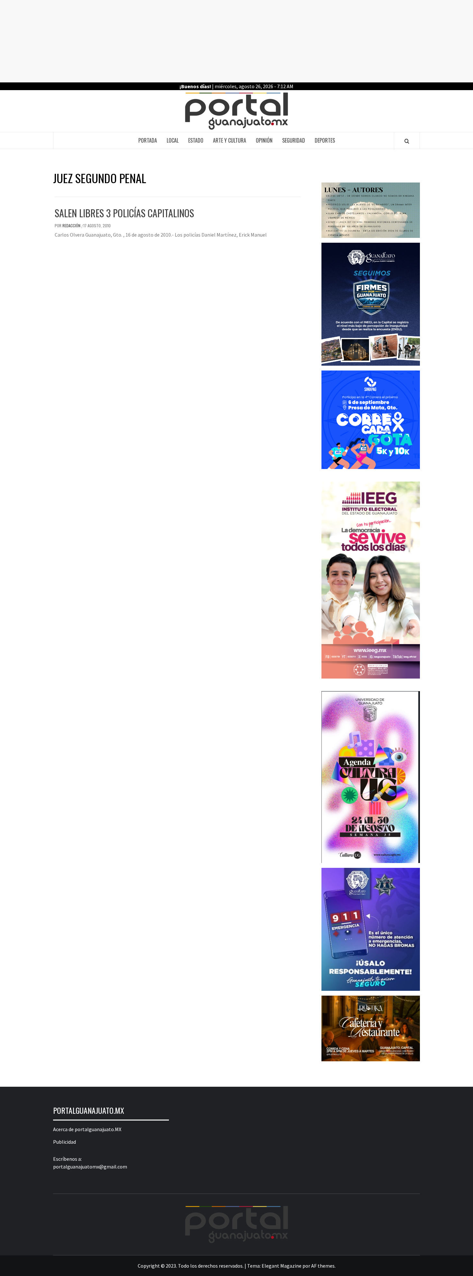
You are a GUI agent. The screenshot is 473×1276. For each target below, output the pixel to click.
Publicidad (64, 1142)
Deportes (325, 140)
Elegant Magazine (281, 1265)
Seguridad (293, 140)
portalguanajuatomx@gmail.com (90, 1166)
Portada (147, 140)
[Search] (406, 141)
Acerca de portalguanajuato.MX (87, 1129)
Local (173, 140)
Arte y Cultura (229, 140)
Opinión (264, 140)
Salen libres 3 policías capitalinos (124, 213)
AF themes (323, 1265)
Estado (195, 140)
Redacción (71, 225)
